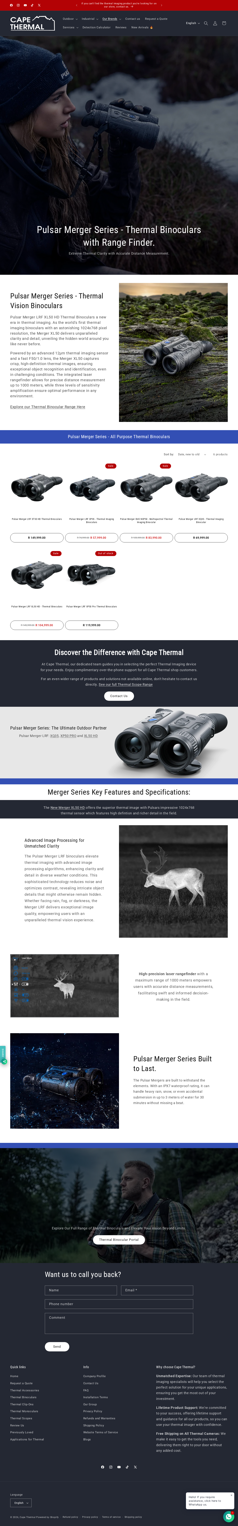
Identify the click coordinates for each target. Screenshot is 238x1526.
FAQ (86, 1390)
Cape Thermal (28, 1517)
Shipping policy (133, 1517)
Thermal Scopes (21, 1418)
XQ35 (54, 736)
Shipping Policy (93, 1425)
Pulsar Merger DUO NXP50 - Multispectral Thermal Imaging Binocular (146, 521)
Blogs (87, 1439)
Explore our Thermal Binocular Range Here (47, 407)
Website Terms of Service (100, 1432)
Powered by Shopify (47, 1517)
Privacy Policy (92, 1411)
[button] (69, 19)
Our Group (90, 1404)
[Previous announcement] (77, 5)
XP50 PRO (68, 736)
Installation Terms (95, 1397)
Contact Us (119, 696)
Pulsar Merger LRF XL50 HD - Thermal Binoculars (36, 606)
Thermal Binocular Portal (119, 1240)
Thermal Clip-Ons (22, 1404)
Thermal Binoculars (23, 1397)
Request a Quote (21, 1383)
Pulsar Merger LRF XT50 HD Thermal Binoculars (37, 519)
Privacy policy (90, 1517)
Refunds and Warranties (99, 1418)
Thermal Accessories (24, 1390)
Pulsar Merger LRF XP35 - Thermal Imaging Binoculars (91, 521)
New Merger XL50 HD (68, 808)
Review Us (17, 1425)
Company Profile (94, 1376)
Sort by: (169, 454)
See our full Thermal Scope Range (126, 684)
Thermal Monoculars (24, 1411)
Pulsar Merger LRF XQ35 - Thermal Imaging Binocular (201, 521)
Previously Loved (21, 1432)
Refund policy (70, 1517)
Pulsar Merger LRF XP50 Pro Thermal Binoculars (91, 606)
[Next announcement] (161, 5)
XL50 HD (91, 736)
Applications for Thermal (27, 1439)
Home (14, 1376)
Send (57, 1346)
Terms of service (111, 1517)
